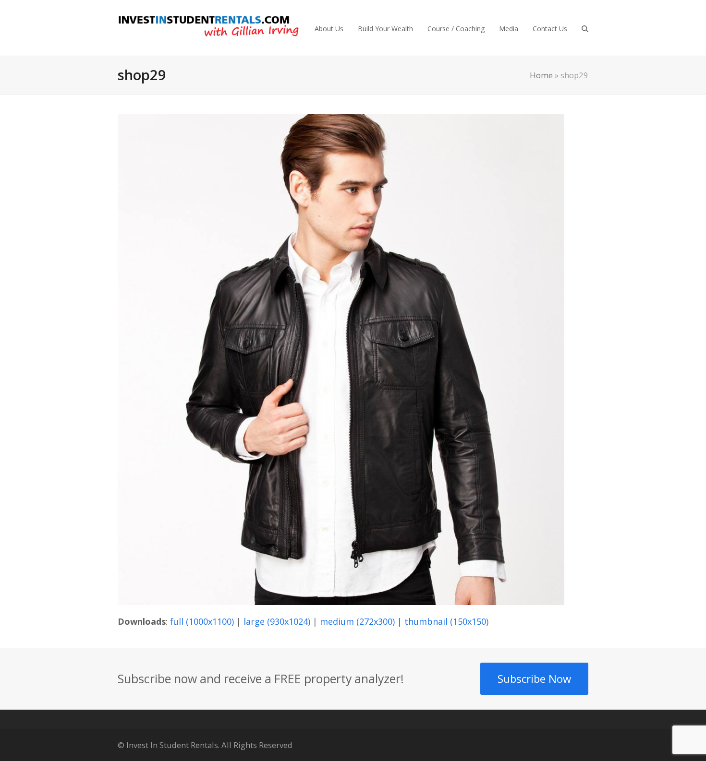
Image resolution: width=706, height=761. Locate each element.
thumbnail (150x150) (446, 621)
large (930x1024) (276, 621)
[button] (585, 28)
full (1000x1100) (202, 621)
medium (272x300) (357, 621)
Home (541, 75)
